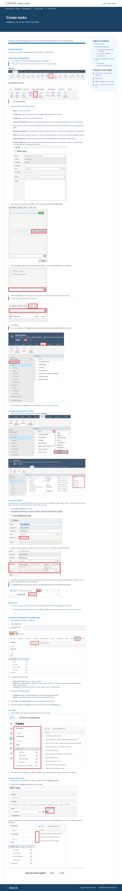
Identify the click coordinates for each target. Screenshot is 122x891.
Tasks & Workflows (41, 8)
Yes (62, 873)
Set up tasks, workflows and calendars (103, 74)
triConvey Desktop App (102, 47)
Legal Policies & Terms (88, 887)
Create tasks (99, 78)
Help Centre (24, 3)
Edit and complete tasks (105, 65)
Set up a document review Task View (104, 85)
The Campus (9, 8)
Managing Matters (28, 8)
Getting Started (99, 44)
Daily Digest (54, 405)
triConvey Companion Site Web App (104, 59)
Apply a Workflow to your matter (104, 81)
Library (18, 8)
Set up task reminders (104, 53)
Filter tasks (101, 63)
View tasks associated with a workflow (106, 50)
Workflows (50, 52)
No (53, 873)
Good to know (102, 56)
